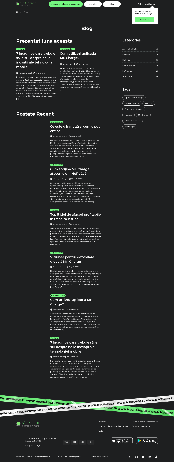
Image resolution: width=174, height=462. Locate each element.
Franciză (126, 54)
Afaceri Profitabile (130, 49)
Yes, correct (144, 19)
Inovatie (128, 115)
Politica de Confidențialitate (69, 457)
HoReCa (126, 60)
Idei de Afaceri (128, 65)
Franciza (92, 4)
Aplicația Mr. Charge (67, 49)
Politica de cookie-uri (99, 457)
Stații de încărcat (56, 122)
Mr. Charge (150, 4)
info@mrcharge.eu (34, 445)
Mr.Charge (54, 210)
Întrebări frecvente (141, 426)
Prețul (101, 431)
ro (139, 4)
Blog (112, 4)
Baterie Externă (132, 103)
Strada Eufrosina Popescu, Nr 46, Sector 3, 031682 (40, 439)
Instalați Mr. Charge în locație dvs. (65, 4)
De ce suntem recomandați (145, 422)
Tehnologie (127, 76)
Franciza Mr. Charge (134, 109)
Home (19, 12)
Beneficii (102, 422)
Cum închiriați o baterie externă (113, 426)
